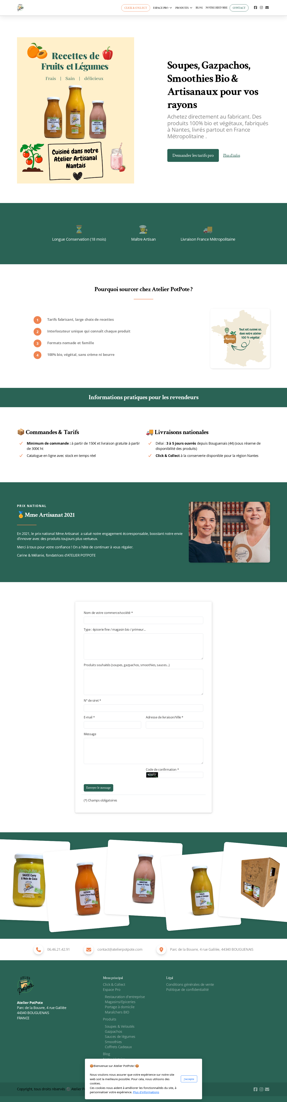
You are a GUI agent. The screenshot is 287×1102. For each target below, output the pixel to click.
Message (90, 734)
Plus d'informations (146, 1092)
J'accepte (189, 1079)
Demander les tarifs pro (193, 155)
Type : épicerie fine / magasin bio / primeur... (115, 629)
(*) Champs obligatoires (100, 800)
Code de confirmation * (162, 769)
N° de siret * (92, 700)
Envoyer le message (98, 788)
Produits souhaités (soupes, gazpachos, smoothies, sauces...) (127, 665)
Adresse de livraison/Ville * (164, 717)
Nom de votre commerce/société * (108, 613)
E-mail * (89, 717)
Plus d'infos (231, 155)
